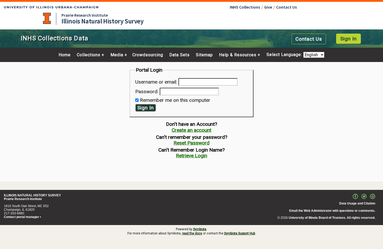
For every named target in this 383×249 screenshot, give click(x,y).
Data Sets (179, 55)
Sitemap (204, 55)
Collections (88, 55)
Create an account (191, 130)
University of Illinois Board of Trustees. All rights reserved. (332, 218)
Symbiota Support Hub (239, 233)
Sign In (348, 39)
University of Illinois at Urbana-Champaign (47, 18)
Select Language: (285, 54)
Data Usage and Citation (357, 203)
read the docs (192, 233)
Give (268, 7)
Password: (146, 92)
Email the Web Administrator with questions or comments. (332, 211)
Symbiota (199, 229)
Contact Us (286, 7)
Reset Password (191, 143)
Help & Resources (237, 55)
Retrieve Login (191, 156)
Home (65, 55)
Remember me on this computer (175, 100)
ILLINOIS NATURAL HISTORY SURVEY (32, 195)
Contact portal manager (21, 217)
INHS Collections (245, 7)
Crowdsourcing (147, 55)
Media (116, 55)
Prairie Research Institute (84, 15)
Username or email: (156, 82)
